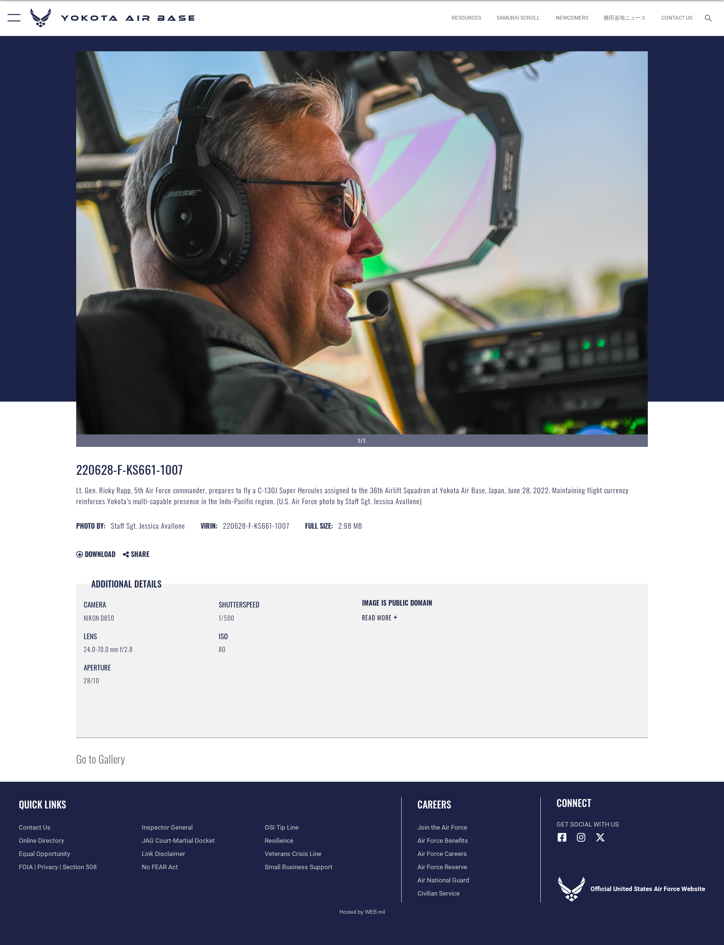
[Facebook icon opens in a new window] (562, 837)
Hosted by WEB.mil (362, 912)
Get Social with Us (588, 824)
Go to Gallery (100, 758)
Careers (434, 804)
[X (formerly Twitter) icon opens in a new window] (600, 837)
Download (99, 554)
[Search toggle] (709, 18)
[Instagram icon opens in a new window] (581, 837)
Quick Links (42, 804)
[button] (12, 18)
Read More (378, 617)
